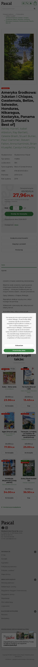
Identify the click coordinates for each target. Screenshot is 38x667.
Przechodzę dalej (19, 350)
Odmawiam (19, 345)
